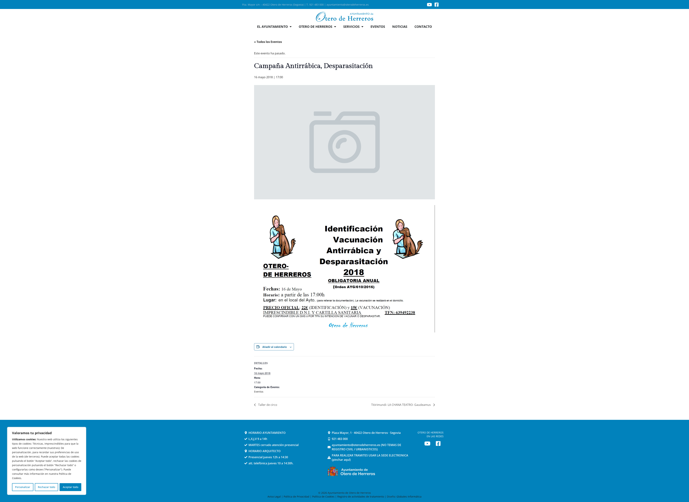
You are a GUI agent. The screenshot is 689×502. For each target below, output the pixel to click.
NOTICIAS (399, 26)
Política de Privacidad (296, 496)
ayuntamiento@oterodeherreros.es (348, 4)
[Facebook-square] (436, 4)
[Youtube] (429, 4)
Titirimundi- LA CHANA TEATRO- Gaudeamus (401, 405)
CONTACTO (423, 26)
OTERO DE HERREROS (315, 26)
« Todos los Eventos (268, 42)
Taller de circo (267, 405)
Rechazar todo (46, 487)
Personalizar (22, 487)
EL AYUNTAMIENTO (272, 26)
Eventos (258, 391)
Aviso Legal (275, 496)
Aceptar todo (70, 487)
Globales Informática (409, 496)
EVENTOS (378, 26)
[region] (46, 461)
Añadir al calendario (274, 347)
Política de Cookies (323, 496)
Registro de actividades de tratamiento (360, 496)
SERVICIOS (351, 26)
